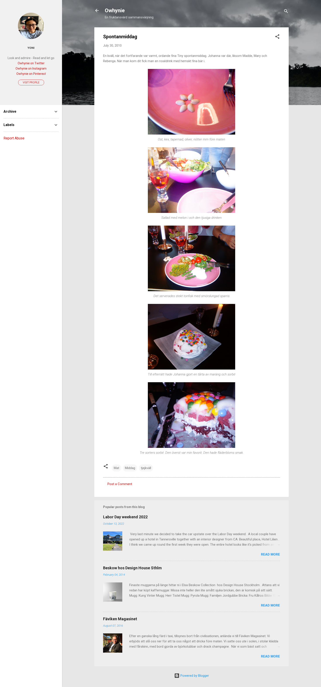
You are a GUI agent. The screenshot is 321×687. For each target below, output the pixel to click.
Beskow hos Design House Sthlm (132, 568)
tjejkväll (146, 468)
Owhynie (115, 10)
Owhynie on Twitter (31, 63)
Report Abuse (13, 138)
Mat (116, 468)
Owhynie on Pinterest (31, 73)
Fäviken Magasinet (120, 619)
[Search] (286, 12)
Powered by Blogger (194, 676)
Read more (270, 554)
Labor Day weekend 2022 (125, 517)
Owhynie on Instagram (31, 68)
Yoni (31, 47)
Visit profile (31, 82)
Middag (130, 468)
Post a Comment (119, 484)
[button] (277, 37)
